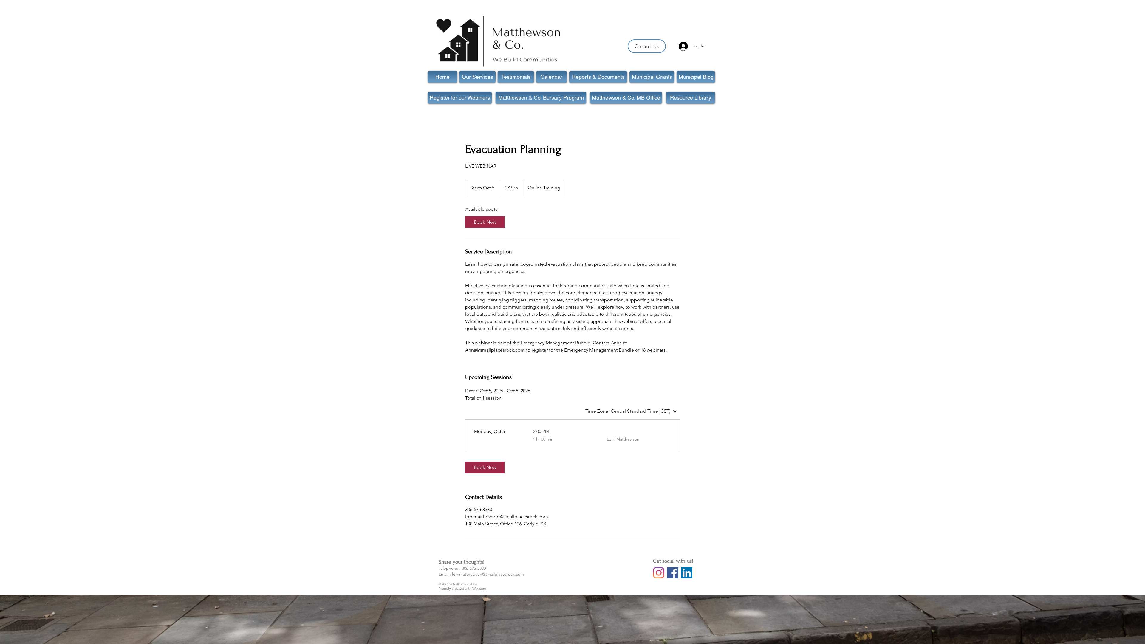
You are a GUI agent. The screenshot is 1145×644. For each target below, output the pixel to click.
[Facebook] (672, 572)
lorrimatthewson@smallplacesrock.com (488, 574)
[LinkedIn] (686, 572)
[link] (485, 222)
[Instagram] (658, 572)
